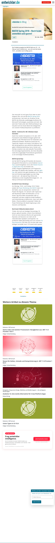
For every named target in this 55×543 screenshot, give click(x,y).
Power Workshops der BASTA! (28, 188)
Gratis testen (46, 2)
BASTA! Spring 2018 (34, 116)
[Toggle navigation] (11, 2)
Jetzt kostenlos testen (41, 439)
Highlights (5, 6)
